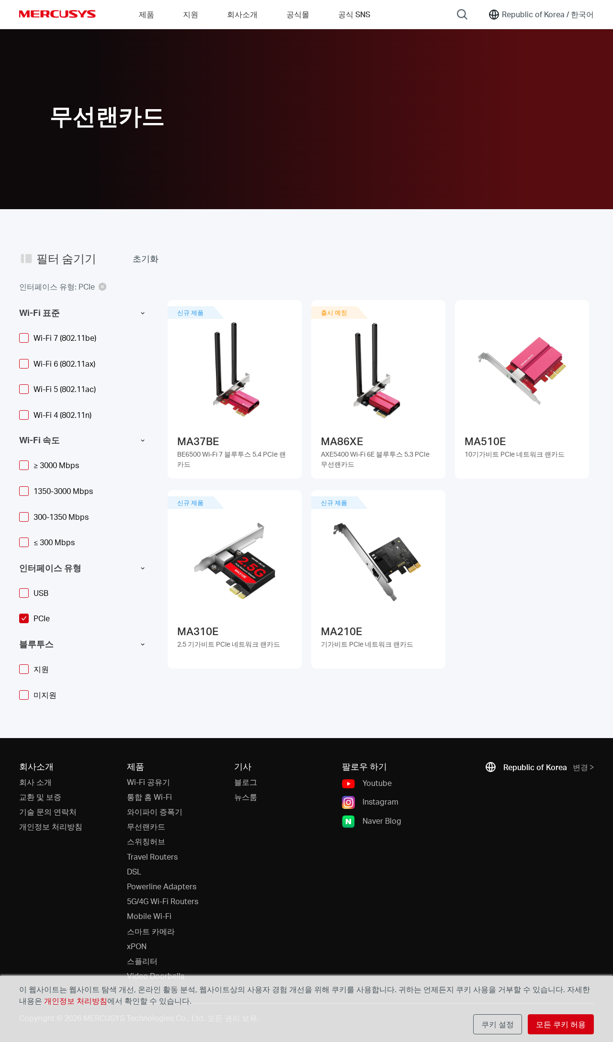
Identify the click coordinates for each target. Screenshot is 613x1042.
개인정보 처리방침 (50, 826)
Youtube (377, 783)
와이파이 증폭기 (154, 811)
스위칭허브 (146, 841)
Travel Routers (152, 856)
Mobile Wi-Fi (149, 915)
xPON (137, 946)
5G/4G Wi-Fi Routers (162, 901)
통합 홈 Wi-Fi (149, 796)
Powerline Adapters (161, 886)
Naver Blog (382, 820)
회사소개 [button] (242, 14)
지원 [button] (190, 14)
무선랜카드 (146, 826)
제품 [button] (146, 14)
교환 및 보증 (40, 796)
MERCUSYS (57, 14)
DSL (134, 871)
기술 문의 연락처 (48, 811)
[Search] (462, 14)
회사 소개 (35, 781)
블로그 (245, 781)
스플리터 (142, 960)
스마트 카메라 (151, 931)
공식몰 (297, 14)
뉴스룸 (245, 796)
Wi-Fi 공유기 (148, 781)
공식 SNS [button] (354, 14)
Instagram (380, 801)
